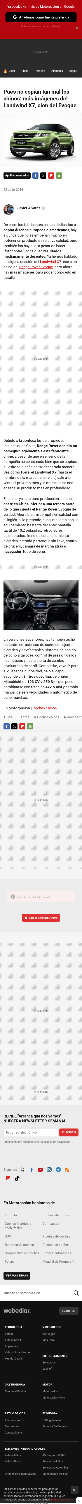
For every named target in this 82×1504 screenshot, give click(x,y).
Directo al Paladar (16, 1391)
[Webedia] (17, 1313)
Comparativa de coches (22, 1253)
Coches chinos (45, 708)
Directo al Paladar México (20, 1473)
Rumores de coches (19, 1245)
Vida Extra (48, 1340)
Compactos (50, 1224)
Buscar (76, 1293)
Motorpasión (50, 1391)
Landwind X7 (50, 261)
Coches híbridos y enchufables (18, 1226)
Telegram (58, 1169)
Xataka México (14, 1455)
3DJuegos (48, 1334)
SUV (8, 1236)
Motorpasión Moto (53, 1397)
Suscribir (69, 1132)
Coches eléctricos (55, 1215)
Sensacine (49, 1362)
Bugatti (73, 70)
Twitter (43, 175)
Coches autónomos (56, 1253)
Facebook (35, 175)
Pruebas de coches (56, 1236)
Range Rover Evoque (36, 267)
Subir (66, 1310)
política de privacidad (57, 1141)
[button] (31, 208)
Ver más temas (17, 1275)
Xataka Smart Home (17, 1352)
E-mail (59, 175)
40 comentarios (19, 175)
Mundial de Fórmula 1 (58, 1262)
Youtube (40, 1169)
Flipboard (51, 175)
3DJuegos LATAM (53, 1455)
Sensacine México (53, 1461)
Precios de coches (56, 1245)
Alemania (57, 70)
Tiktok (17, 1177)
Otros (25, 717)
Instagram (49, 1169)
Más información (61, 1499)
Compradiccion (14, 1432)
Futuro (9, 1262)
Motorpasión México (55, 1473)
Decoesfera (12, 1426)
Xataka (9, 1334)
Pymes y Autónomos (55, 1426)
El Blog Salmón (51, 1420)
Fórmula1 (12, 1215)
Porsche (40, 70)
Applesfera (11, 1346)
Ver (43, 917)
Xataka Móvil (13, 1340)
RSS (67, 1169)
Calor (12, 70)
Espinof (47, 1368)
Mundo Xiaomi (14, 1358)
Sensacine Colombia (55, 1467)
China (24, 70)
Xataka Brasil (13, 1461)
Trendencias (12, 1420)
